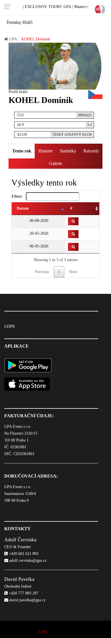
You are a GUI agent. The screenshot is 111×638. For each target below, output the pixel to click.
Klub (54, 135)
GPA (13, 39)
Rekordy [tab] (91, 150)
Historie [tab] (45, 150)
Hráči (27, 22)
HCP (54, 125)
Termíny (13, 22)
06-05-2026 (38, 246)
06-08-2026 (38, 220)
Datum (23, 208)
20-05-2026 (38, 233)
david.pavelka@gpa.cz (27, 600)
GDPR (9, 326)
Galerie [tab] (55, 163)
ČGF (54, 115)
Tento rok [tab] (21, 150)
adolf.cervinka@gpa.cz (27, 560)
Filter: (18, 196)
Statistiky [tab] (68, 150)
